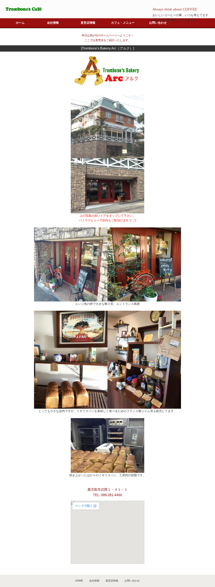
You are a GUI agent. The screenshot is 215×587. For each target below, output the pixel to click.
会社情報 (53, 22)
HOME (79, 580)
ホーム (20, 22)
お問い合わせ (158, 22)
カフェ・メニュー (123, 22)
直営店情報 (88, 22)
